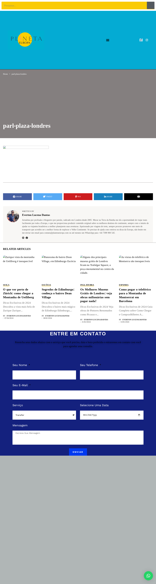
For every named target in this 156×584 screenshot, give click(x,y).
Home (5, 74)
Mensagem (20, 425)
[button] (107, 40)
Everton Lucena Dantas (36, 215)
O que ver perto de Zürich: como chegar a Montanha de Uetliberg (18, 293)
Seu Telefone (89, 365)
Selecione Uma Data (94, 405)
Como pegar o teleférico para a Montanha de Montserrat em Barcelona (135, 295)
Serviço (17, 405)
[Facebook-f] (141, 40)
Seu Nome (20, 365)
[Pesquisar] (150, 5)
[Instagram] (146, 40)
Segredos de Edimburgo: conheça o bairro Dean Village (58, 293)
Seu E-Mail (20, 385)
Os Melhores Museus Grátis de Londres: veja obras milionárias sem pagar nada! (96, 295)
